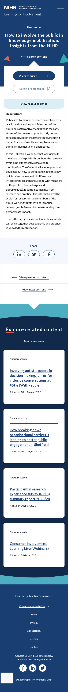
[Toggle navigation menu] (60, 7)
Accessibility (34, 630)
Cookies (34, 646)
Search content (37, 56)
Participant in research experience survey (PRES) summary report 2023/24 (30, 494)
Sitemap (34, 638)
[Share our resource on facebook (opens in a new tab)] (48, 254)
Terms (34, 614)
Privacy (34, 622)
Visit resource (28, 75)
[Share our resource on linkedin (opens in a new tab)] (19, 254)
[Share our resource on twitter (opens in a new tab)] (34, 254)
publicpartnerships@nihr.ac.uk (34, 659)
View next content (34, 289)
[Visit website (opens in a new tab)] (23, 668)
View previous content (34, 277)
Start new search (34, 340)
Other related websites (32, 606)
